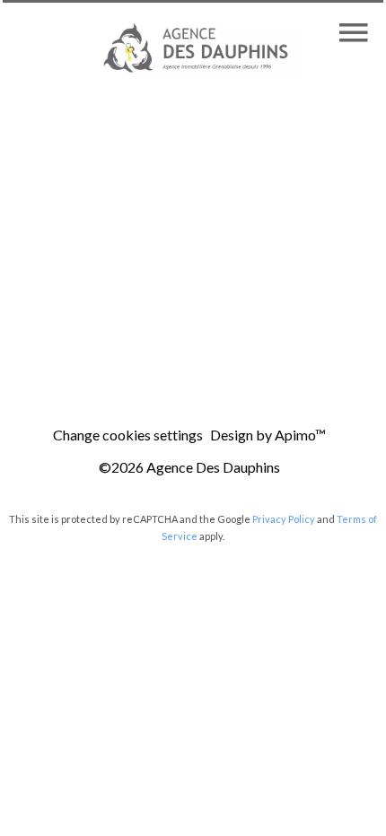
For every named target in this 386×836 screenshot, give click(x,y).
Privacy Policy (283, 519)
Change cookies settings (128, 434)
